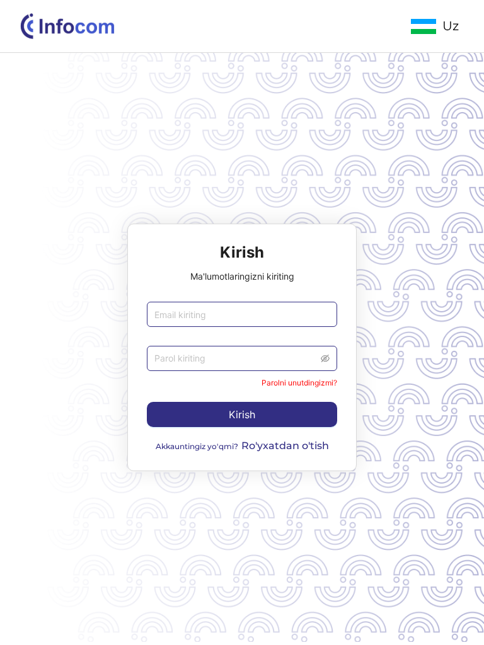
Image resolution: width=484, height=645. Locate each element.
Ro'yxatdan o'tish (285, 446)
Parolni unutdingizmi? (299, 382)
